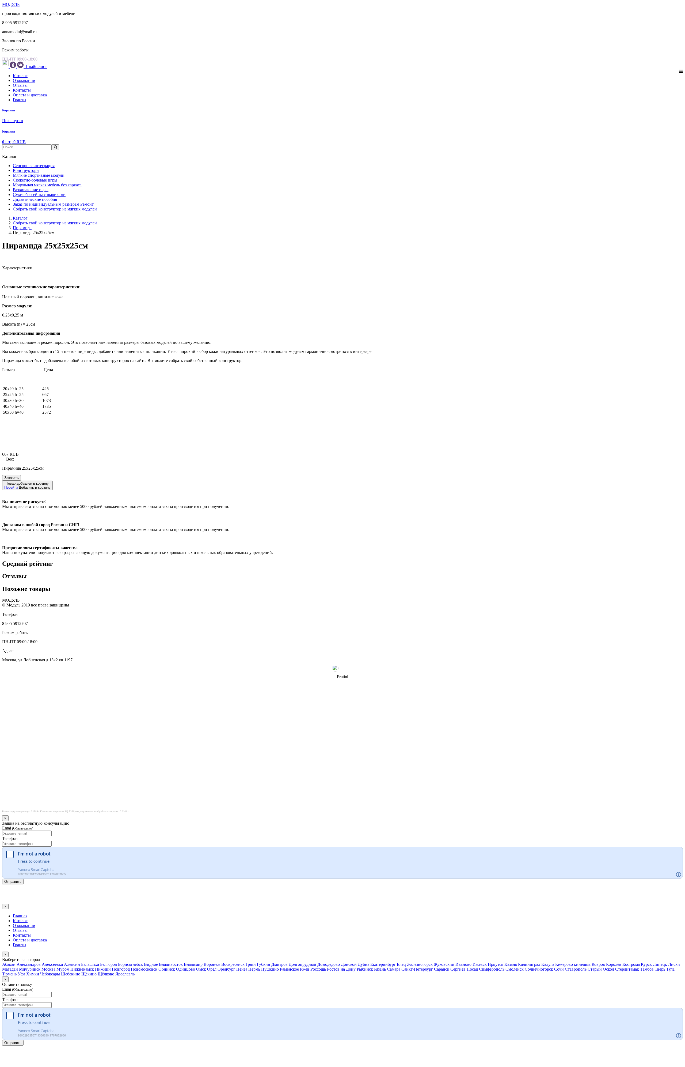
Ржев (304, 969)
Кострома (631, 964)
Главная (20, 916)
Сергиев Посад (464, 969)
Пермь (254, 969)
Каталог (20, 75)
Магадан (10, 969)
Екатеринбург (383, 964)
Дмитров (279, 964)
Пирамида (22, 227)
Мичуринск (29, 969)
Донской (349, 964)
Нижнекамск (82, 969)
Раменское (289, 969)
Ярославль (125, 974)
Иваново (463, 964)
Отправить (12, 882)
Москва (48, 969)
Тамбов (647, 969)
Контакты (22, 90)
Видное (151, 964)
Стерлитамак (627, 969)
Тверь (660, 969)
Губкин (263, 964)
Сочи (559, 969)
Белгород (108, 964)
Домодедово (328, 964)
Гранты (19, 99)
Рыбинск (365, 969)
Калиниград (529, 964)
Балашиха (90, 964)
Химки (32, 974)
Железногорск (420, 964)
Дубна (363, 964)
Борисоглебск (130, 964)
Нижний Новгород (112, 969)
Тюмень (9, 974)
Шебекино (70, 974)
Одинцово (185, 969)
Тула (670, 969)
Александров (29, 964)
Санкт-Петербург (417, 969)
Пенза (241, 969)
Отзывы (20, 85)
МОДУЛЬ (11, 4)
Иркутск (495, 964)
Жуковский (444, 964)
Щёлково (106, 974)
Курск (646, 964)
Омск (201, 969)
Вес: (10, 459)
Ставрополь (576, 969)
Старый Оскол (601, 969)
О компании (24, 80)
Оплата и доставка (30, 95)
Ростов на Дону (341, 969)
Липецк (660, 964)
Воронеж (212, 964)
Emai (17, 828)
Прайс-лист (36, 66)
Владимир (193, 964)
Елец (401, 964)
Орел (211, 969)
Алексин (72, 964)
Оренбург (226, 969)
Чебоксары (50, 974)
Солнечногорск (539, 969)
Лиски (674, 964)
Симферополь (491, 969)
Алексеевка (52, 964)
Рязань (380, 969)
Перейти (11, 487)
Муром (62, 969)
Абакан (9, 964)
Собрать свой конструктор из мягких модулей (55, 223)
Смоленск (514, 969)
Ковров (598, 964)
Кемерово (564, 964)
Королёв (613, 964)
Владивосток (171, 964)
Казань (510, 964)
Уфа (21, 974)
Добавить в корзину (27, 485)
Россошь (318, 969)
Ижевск (480, 964)
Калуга (547, 964)
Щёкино (89, 974)
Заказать (11, 478)
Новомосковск (144, 969)
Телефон (10, 838)
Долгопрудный (302, 964)
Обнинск (166, 969)
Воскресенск (233, 964)
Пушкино (270, 969)
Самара (393, 969)
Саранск (441, 969)
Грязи (251, 964)
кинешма (582, 964)
